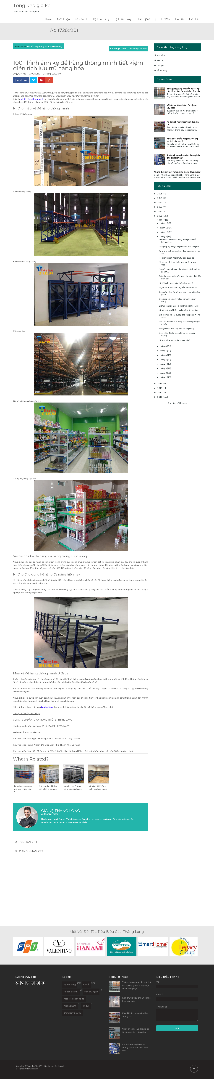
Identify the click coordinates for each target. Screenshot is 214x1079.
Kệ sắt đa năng (160, 70)
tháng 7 (163, 350)
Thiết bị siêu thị (146, 19)
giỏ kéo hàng (70, 1005)
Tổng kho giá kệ (31, 5)
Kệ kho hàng (101, 19)
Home (48, 19)
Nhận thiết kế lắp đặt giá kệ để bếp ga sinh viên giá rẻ (182, 139)
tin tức (86, 1005)
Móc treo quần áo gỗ (74, 998)
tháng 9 (163, 236)
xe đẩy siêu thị (71, 991)
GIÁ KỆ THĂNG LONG (29, 73)
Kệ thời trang (122, 19)
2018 (160, 388)
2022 (160, 211)
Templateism (32, 1069)
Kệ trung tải (159, 65)
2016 (160, 397)
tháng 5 (163, 359)
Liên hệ (194, 19)
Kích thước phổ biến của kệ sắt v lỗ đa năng (178, 310)
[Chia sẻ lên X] (33, 80)
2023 (160, 207)
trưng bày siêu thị (72, 1012)
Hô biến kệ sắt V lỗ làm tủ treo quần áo (176, 258)
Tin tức (179, 19)
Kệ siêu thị (81, 19)
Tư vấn (165, 19)
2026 (160, 193)
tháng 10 (164, 232)
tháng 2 (163, 373)
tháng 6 (163, 355)
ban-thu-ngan (91, 991)
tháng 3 (163, 368)
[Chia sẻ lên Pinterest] (41, 80)
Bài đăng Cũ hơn (118, 48)
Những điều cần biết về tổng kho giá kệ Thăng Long (177, 172)
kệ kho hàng (56, 46)
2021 (160, 216)
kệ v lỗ (86, 984)
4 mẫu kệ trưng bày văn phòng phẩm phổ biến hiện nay (135, 1047)
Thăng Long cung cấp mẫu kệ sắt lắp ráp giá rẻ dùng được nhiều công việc (183, 89)
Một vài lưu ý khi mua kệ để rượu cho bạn (178, 287)
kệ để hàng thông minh (38, 46)
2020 (160, 220)
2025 (160, 198)
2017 (160, 392)
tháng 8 (163, 346)
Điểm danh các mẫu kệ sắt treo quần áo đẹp (179, 306)
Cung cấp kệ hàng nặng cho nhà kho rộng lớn (179, 246)
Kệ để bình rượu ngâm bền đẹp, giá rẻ (176, 283)
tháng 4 (163, 364)
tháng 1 (163, 377)
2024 (160, 202)
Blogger (183, 403)
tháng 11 (164, 227)
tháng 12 (164, 223)
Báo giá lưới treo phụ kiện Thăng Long (176, 328)
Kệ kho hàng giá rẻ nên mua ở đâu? (174, 340)
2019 (160, 383)
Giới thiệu (63, 19)
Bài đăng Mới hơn (138, 48)
